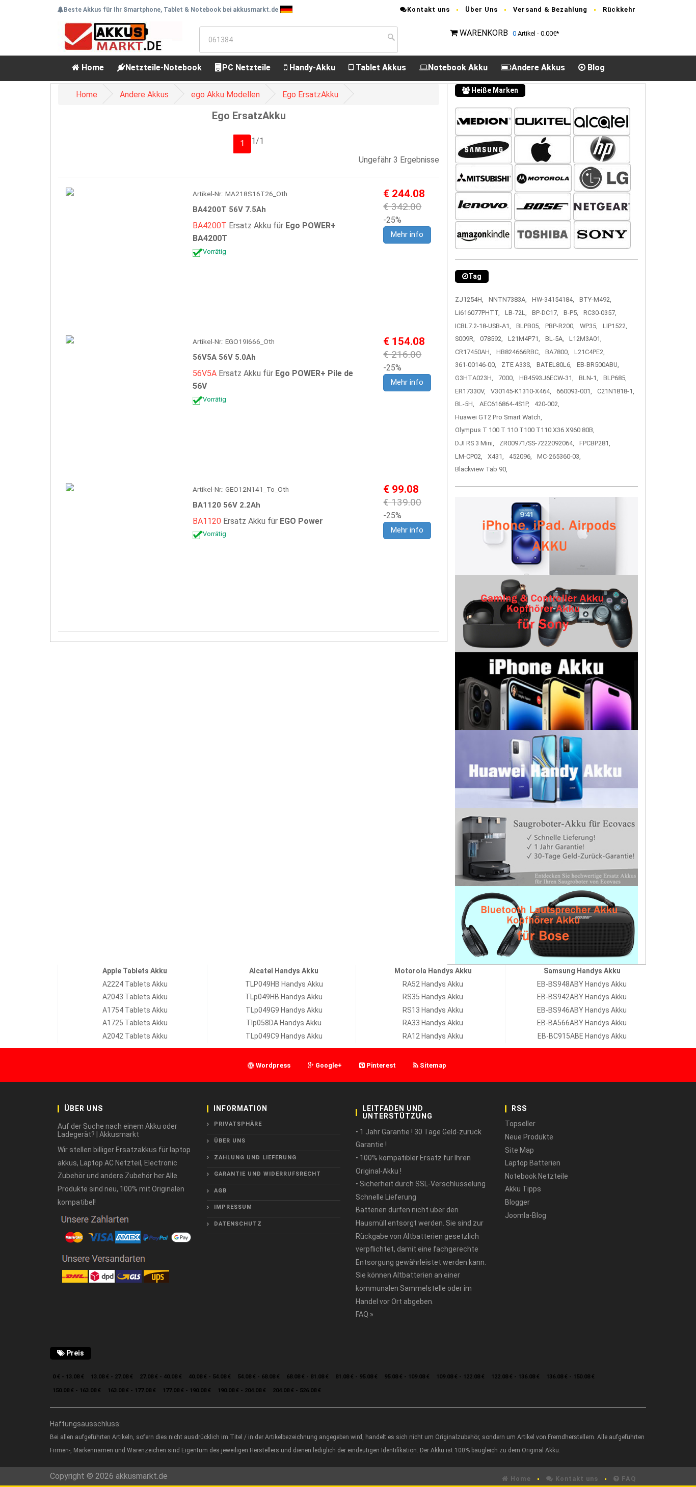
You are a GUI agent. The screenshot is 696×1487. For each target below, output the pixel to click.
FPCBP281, (594, 443)
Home (91, 67)
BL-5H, (464, 404)
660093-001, (574, 391)
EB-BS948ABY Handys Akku (582, 984)
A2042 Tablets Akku (135, 1036)
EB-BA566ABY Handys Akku (582, 1023)
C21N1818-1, (615, 391)
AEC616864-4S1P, (504, 404)
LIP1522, (615, 326)
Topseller (520, 1124)
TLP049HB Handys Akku (284, 984)
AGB (220, 1190)
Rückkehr (619, 9)
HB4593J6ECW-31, (546, 378)
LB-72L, (516, 312)
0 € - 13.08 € (68, 1376)
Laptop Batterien (532, 1163)
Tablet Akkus (380, 67)
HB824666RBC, (518, 352)
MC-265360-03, (559, 456)
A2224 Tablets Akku (135, 984)
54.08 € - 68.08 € (258, 1376)
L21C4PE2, (589, 352)
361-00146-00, (475, 364)
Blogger (517, 1202)
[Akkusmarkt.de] (120, 36)
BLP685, (615, 378)
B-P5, (571, 312)
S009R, (465, 338)
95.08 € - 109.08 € (407, 1376)
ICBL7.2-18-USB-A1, (483, 326)
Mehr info (407, 234)
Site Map (519, 1150)
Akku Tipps (523, 1189)
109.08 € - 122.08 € (460, 1376)
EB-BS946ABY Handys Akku (582, 1010)
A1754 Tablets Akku (135, 1010)
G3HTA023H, (474, 378)
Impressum (233, 1207)
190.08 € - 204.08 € (242, 1390)
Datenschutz (238, 1223)
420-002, (546, 404)
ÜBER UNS (230, 1140)
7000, (506, 378)
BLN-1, (588, 378)
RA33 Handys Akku (433, 1023)
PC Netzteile (246, 67)
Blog (595, 67)
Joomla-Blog (525, 1215)
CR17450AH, (473, 352)
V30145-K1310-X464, (521, 391)
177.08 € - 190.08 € (187, 1390)
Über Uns (481, 9)
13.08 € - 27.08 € (112, 1376)
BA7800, (557, 352)
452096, (520, 456)
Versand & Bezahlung (550, 9)
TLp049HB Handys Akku (284, 997)
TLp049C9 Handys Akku (284, 1036)
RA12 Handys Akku (433, 1036)
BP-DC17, (545, 312)
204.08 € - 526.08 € (297, 1390)
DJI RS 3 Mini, (474, 443)
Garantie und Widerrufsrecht (267, 1174)
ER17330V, (470, 391)
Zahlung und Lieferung (255, 1157)
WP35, (589, 326)
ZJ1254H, (469, 299)
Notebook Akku (458, 67)
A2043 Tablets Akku (135, 997)
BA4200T (210, 225)
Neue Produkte (529, 1137)
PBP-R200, (560, 326)
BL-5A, (554, 338)
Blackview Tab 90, (481, 469)
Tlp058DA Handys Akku (284, 1023)
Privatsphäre (238, 1124)
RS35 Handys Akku (433, 997)
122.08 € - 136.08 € (515, 1376)
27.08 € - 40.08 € (161, 1376)
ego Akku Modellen (225, 94)
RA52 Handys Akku (433, 984)
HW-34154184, (553, 299)
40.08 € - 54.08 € (210, 1376)
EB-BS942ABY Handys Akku (582, 997)
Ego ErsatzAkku (310, 94)
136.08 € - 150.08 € (570, 1376)
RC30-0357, (600, 312)
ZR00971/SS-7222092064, (536, 443)
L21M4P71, (524, 338)
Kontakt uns (428, 9)
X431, (496, 456)
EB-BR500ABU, (598, 364)
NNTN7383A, (508, 299)
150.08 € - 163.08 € (76, 1390)
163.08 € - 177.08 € (132, 1390)
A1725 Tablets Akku (135, 1023)
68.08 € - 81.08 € (307, 1376)
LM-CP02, (469, 456)
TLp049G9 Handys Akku (284, 1010)
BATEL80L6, (554, 364)
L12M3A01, (585, 338)
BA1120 (207, 521)
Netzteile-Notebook (163, 67)
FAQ (628, 1478)
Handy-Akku (311, 67)
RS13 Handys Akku (433, 1010)
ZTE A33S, (516, 364)
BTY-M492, (595, 299)
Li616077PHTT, (477, 312)
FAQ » (364, 1314)
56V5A (205, 373)
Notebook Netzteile (536, 1176)
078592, (491, 338)
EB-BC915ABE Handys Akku (582, 1036)
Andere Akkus (538, 67)
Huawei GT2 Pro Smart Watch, (498, 417)
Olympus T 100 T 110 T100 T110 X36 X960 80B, (525, 430)
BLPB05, (528, 326)
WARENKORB (484, 33)
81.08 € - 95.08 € (356, 1376)
